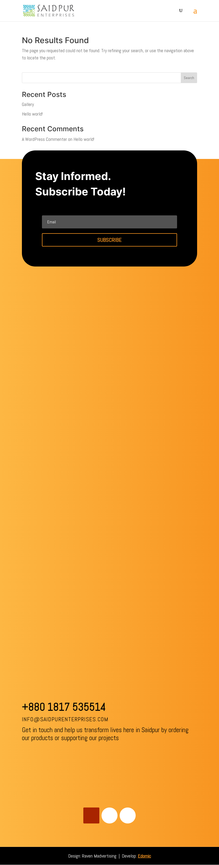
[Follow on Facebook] (109, 815)
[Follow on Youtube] (91, 815)
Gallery (28, 104)
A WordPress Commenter (44, 139)
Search (189, 77)
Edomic (144, 856)
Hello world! (32, 114)
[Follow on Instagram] (128, 815)
